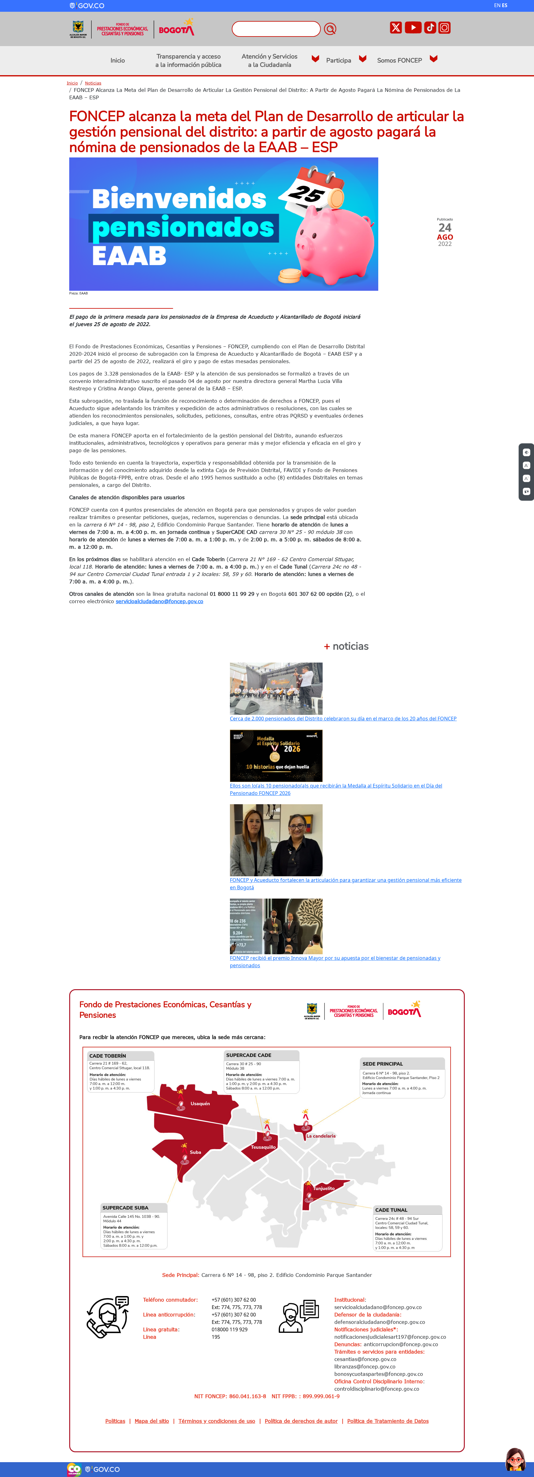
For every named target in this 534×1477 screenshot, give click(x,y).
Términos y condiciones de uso (217, 1421)
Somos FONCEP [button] (399, 60)
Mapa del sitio (152, 1421)
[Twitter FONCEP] (395, 27)
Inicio (118, 60)
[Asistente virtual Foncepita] (515, 1458)
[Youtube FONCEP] (413, 27)
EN (497, 5)
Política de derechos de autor (301, 1421)
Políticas (115, 1421)
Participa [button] (338, 60)
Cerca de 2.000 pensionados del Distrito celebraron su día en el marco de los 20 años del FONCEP (343, 718)
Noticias (93, 82)
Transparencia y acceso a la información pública (188, 60)
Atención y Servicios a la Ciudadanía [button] (270, 60)
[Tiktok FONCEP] (430, 27)
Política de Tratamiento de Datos (388, 1421)
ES (504, 5)
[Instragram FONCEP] (444, 27)
